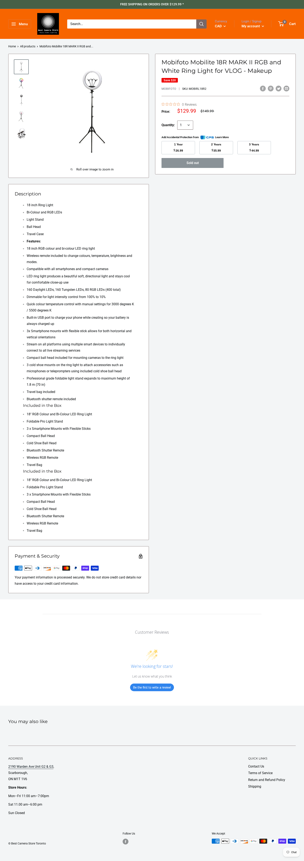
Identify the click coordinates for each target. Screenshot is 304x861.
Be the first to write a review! (152, 687)
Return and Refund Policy (266, 780)
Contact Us (256, 766)
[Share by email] (286, 88)
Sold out (193, 163)
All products (27, 46)
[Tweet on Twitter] (278, 88)
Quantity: (168, 125)
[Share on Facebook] (263, 88)
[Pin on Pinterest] (271, 88)
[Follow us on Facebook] (125, 841)
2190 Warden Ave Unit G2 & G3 (30, 767)
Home (12, 46)
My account (251, 26)
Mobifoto (169, 88)
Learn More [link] (222, 137)
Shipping (254, 786)
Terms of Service (260, 773)
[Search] (201, 24)
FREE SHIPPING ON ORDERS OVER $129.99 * (152, 4)
